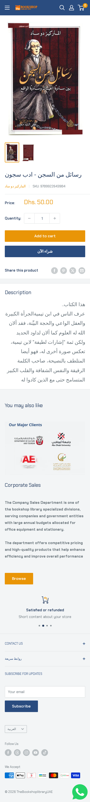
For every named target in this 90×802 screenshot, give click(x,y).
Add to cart (45, 235)
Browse (19, 578)
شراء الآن (45, 251)
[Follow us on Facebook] (8, 752)
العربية (11, 729)
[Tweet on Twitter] (72, 270)
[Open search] (62, 7)
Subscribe (21, 706)
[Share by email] (81, 270)
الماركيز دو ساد (15, 186)
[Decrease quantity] (29, 218)
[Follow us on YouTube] (35, 752)
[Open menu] (7, 8)
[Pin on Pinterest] (63, 270)
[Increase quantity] (55, 218)
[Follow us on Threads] (17, 752)
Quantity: (13, 218)
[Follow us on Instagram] (26, 752)
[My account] (71, 7)
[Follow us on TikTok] (44, 752)
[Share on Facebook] (54, 270)
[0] (81, 8)
